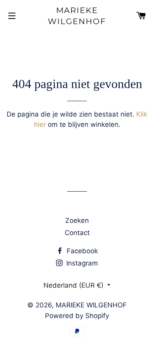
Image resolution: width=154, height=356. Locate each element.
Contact (77, 233)
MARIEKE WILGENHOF (77, 16)
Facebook (81, 251)
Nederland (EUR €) (73, 285)
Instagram (81, 263)
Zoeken (77, 220)
